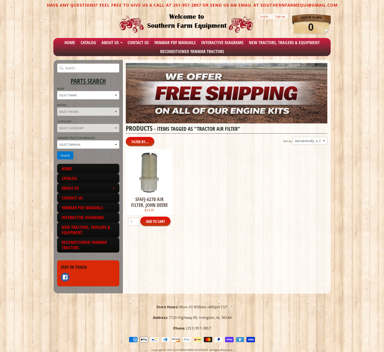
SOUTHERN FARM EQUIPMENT (190, 350)
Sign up (280, 16)
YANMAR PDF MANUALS (175, 42)
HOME (69, 42)
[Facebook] (65, 277)
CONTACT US (138, 42)
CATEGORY (64, 121)
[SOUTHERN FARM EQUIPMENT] (186, 23)
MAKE (61, 89)
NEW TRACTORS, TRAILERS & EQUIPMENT (284, 42)
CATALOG (88, 42)
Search (65, 155)
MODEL (62, 105)
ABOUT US (110, 42)
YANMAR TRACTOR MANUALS (76, 138)
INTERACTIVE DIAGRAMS (222, 42)
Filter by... (140, 141)
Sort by (287, 141)
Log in (264, 16)
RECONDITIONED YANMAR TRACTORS (192, 51)
